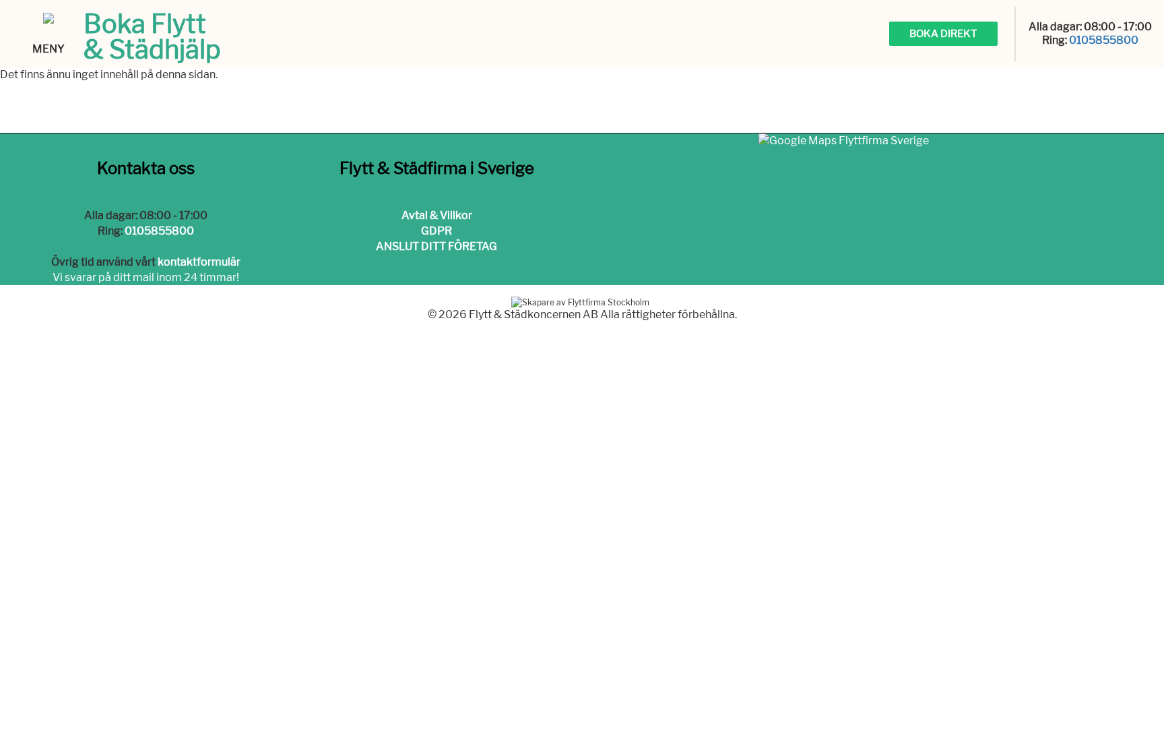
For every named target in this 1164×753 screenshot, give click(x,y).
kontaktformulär (199, 261)
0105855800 (1103, 40)
